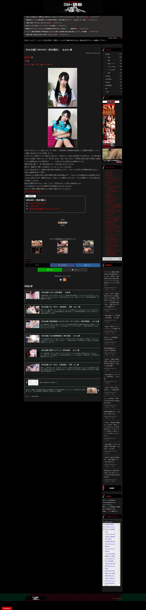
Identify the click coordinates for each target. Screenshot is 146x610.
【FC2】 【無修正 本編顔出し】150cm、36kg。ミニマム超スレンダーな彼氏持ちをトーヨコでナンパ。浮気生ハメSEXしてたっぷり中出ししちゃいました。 (112, 429)
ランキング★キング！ (113, 191)
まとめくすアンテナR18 (113, 217)
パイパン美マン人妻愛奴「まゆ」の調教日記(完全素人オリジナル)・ (114, 206)
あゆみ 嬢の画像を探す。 (33, 191)
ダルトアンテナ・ (111, 237)
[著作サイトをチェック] (60, 279)
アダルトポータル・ (112, 197)
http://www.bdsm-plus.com (110, 583)
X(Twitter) (107, 551)
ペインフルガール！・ (113, 235)
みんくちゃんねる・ (112, 239)
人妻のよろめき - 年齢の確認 (111, 563)
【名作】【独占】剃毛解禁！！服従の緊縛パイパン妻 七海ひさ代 (111, 459)
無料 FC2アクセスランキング (111, 585)
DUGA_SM (110, 171)
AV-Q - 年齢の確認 (109, 561)
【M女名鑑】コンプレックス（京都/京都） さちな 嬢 (112, 377)
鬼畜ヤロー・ (110, 202)
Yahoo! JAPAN (108, 539)
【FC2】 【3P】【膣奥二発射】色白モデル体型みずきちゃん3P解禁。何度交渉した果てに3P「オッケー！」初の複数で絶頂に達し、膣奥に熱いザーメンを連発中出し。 (112, 300)
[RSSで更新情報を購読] (64, 279)
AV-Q (108, 184)
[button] (75, 270)
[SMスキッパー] (62, 222)
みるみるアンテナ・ (112, 241)
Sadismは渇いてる (112, 254)
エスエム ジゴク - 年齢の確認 (111, 534)
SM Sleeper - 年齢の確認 (110, 536)
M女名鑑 (28, 260)
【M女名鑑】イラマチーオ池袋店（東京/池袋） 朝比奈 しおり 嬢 (112, 446)
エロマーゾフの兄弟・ (113, 246)
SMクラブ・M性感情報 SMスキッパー (113, 529)
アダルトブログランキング (114, 180)
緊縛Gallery (107, 546)
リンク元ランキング (107, 522)
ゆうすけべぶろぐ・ (112, 243)
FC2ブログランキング (112, 178)
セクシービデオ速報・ (113, 219)
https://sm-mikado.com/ (37, 203)
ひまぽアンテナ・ (111, 224)
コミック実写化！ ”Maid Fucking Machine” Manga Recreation (111, 401)
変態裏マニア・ (111, 195)
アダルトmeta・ (111, 200)
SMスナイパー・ (111, 248)
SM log (106, 568)
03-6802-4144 (34, 206)
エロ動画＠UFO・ (111, 252)
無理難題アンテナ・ (112, 222)
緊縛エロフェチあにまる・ (114, 226)
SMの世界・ (110, 175)
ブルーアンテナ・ (111, 228)
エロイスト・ (110, 193)
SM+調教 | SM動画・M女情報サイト (113, 524)
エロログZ (109, 215)
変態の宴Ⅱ (110, 182)
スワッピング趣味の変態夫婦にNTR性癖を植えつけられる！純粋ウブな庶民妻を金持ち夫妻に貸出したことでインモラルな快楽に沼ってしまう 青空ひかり (111, 278)
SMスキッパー (110, 173)
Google (106, 531)
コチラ (118, 38)
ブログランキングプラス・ (114, 250)
